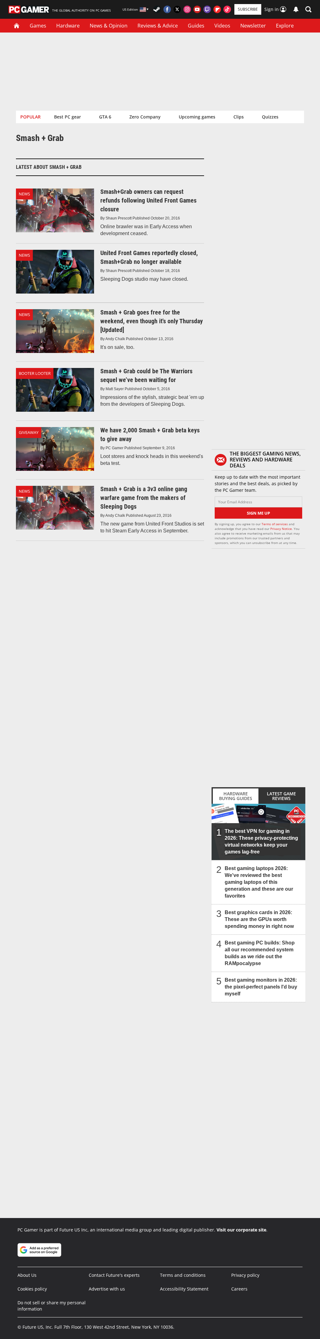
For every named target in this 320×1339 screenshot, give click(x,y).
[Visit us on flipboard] (217, 9)
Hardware (68, 25)
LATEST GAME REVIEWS (281, 796)
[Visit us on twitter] (177, 9)
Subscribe (248, 9)
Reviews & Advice (158, 25)
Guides (196, 25)
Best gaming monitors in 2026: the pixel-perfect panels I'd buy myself (261, 986)
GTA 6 (105, 117)
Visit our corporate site (241, 1230)
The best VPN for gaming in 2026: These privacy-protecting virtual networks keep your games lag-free (261, 841)
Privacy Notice (281, 528)
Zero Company (145, 117)
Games (38, 25)
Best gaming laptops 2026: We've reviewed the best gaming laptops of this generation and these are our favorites (259, 882)
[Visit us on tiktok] (227, 9)
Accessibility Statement (184, 1289)
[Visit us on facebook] (167, 9)
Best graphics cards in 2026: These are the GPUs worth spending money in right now (259, 919)
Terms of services (275, 524)
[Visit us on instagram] (187, 9)
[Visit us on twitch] (207, 9)
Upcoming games (197, 117)
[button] (308, 9)
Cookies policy (32, 1289)
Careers (239, 1289)
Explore (285, 25)
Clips (238, 117)
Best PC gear (67, 117)
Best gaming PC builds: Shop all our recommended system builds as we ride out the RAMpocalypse (260, 953)
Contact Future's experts (114, 1275)
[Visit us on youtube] (197, 9)
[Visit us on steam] (157, 9)
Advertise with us (107, 1289)
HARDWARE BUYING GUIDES (235, 796)
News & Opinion (109, 25)
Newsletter (253, 25)
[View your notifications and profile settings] (296, 9)
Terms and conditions (183, 1275)
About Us (27, 1275)
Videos (222, 25)
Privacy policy (245, 1275)
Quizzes (270, 117)
